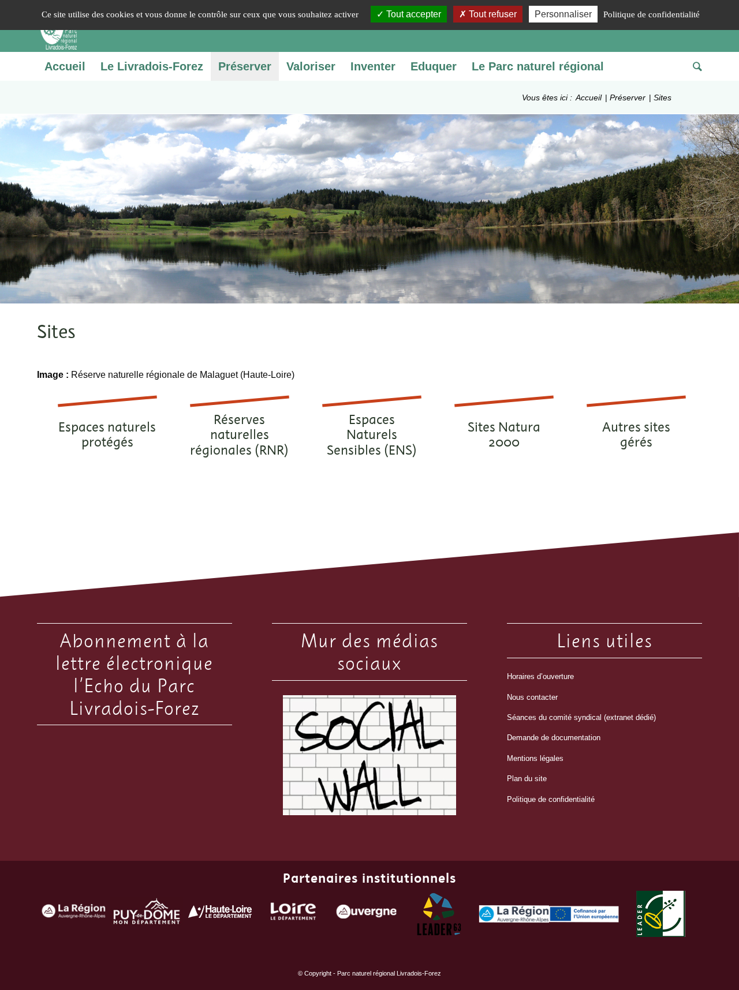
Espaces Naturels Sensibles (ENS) (372, 435)
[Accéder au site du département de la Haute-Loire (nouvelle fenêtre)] (220, 914)
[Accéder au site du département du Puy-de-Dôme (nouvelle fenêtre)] (147, 914)
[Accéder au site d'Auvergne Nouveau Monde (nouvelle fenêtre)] (366, 914)
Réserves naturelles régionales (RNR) (239, 435)
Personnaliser (563, 14)
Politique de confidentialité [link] (651, 14)
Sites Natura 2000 (504, 434)
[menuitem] (65, 66)
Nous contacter (532, 697)
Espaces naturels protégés (107, 434)
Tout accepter (412, 14)
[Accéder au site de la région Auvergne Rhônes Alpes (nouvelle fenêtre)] (73, 914)
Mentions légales (535, 758)
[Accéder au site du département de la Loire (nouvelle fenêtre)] (293, 914)
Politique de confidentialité (551, 799)
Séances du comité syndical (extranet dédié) (581, 717)
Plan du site (527, 778)
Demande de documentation (553, 737)
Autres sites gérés (636, 434)
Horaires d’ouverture (540, 676)
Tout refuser (491, 14)
